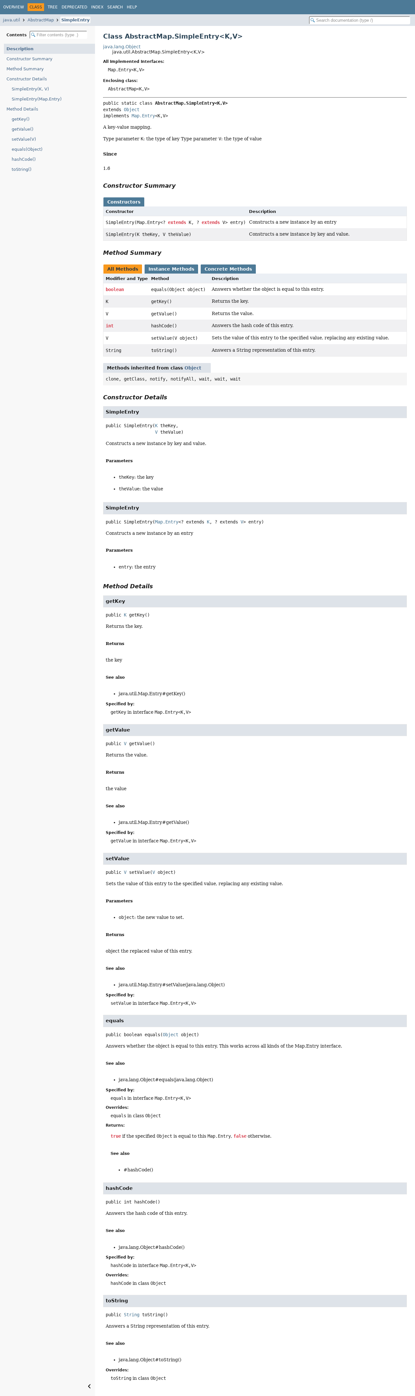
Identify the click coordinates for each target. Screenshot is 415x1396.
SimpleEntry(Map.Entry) (37, 99)
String (131, 1314)
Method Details (22, 109)
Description (19, 48)
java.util (11, 20)
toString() (21, 169)
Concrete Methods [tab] (228, 269)
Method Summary (25, 68)
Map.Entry (143, 115)
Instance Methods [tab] (171, 269)
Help (132, 7)
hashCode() (24, 159)
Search (115, 7)
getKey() (21, 119)
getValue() (22, 129)
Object (131, 109)
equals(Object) (27, 149)
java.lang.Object (121, 46)
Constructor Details (26, 78)
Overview (13, 7)
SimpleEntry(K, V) (30, 89)
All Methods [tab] (122, 269)
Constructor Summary (29, 58)
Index (97, 7)
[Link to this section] (121, 154)
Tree (53, 7)
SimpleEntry (75, 20)
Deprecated (74, 7)
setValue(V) (24, 139)
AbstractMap (41, 20)
